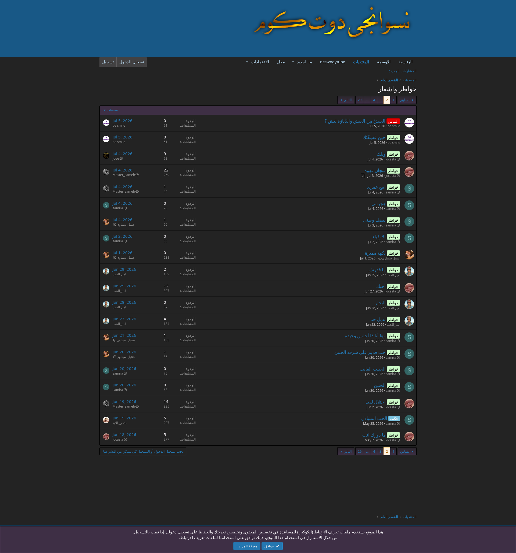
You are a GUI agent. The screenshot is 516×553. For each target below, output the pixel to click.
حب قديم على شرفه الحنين (360, 352)
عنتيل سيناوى (126, 224)
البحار (380, 302)
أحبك (381, 286)
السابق (405, 99)
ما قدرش (377, 269)
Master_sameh (124, 175)
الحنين (380, 385)
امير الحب (393, 275)
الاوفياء (379, 236)
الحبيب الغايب (373, 369)
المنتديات (361, 61)
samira (391, 192)
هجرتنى (378, 203)
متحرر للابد (120, 422)
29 (359, 99)
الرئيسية (406, 61)
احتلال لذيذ (376, 402)
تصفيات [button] (112, 110)
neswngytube (332, 61)
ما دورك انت (374, 435)
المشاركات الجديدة (403, 70)
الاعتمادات (260, 61)
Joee (116, 158)
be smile (394, 126)
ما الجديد (304, 61)
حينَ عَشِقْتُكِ (374, 137)
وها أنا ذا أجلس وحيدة (365, 335)
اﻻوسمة (383, 61)
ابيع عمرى (376, 187)
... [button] (367, 99)
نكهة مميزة (375, 253)
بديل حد (378, 319)
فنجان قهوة (375, 170)
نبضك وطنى (374, 220)
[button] (292, 62)
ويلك (381, 154)
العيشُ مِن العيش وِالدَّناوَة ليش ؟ (354, 121)
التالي (347, 99)
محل (281, 61)
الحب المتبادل (374, 418)
